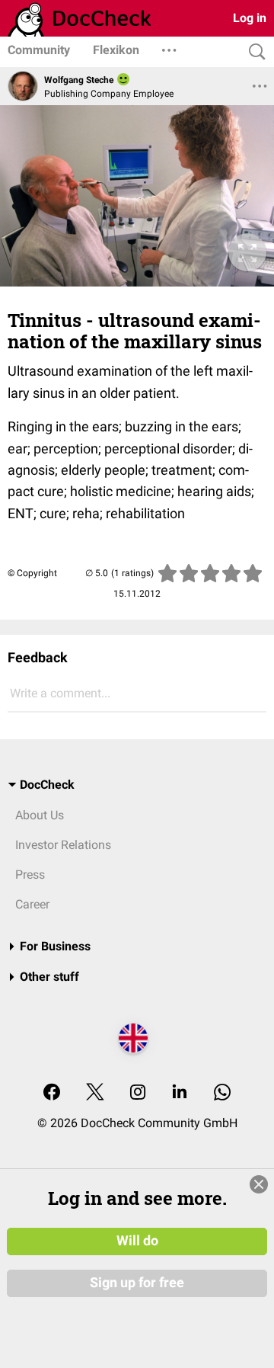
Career (32, 904)
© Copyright (32, 573)
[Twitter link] (95, 1093)
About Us (39, 815)
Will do (137, 1240)
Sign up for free (137, 1282)
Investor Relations (63, 845)
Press (30, 874)
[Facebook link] (51, 1093)
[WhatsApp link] (222, 1093)
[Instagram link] (137, 1093)
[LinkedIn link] (179, 1093)
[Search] (253, 52)
